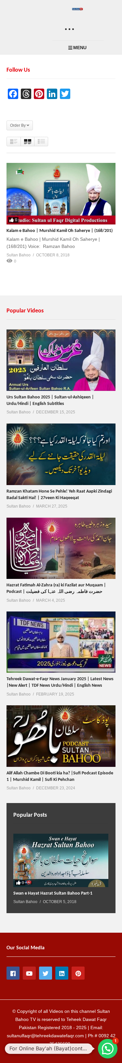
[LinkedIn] (61, 973)
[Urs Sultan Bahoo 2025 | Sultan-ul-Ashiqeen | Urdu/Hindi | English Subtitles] (61, 360)
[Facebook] (13, 973)
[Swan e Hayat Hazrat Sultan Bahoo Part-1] (60, 860)
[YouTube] (29, 973)
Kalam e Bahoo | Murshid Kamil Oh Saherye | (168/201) (60, 230)
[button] (107, 1048)
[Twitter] (45, 973)
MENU (80, 47)
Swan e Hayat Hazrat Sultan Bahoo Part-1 (52, 893)
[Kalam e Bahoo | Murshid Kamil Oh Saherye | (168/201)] (61, 193)
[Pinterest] (78, 973)
